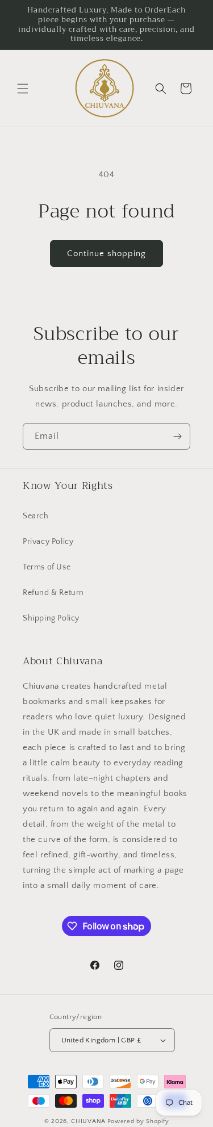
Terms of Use (46, 567)
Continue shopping (106, 253)
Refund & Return (53, 592)
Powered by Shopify (138, 1121)
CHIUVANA (88, 1121)
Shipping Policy (51, 618)
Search (36, 516)
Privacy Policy (48, 541)
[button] (22, 88)
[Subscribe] (177, 436)
